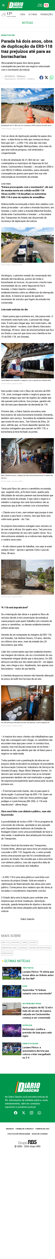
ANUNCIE (10, 1129)
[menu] (3, 5)
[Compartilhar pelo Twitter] (46, 77)
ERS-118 (5, 942)
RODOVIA (15, 942)
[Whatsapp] (39, 1112)
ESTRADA (23, 948)
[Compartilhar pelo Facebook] (41, 78)
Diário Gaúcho (27, 919)
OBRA (24, 942)
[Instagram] (31, 1112)
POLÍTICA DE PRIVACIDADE (19, 1134)
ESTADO (33, 942)
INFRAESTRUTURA (9, 948)
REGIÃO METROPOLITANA (40, 948)
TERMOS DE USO (42, 1129)
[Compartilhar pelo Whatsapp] (51, 77)
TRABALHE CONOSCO (24, 1129)
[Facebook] (15, 1112)
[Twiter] (23, 1112)
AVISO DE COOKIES (40, 1134)
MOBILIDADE (7, 953)
